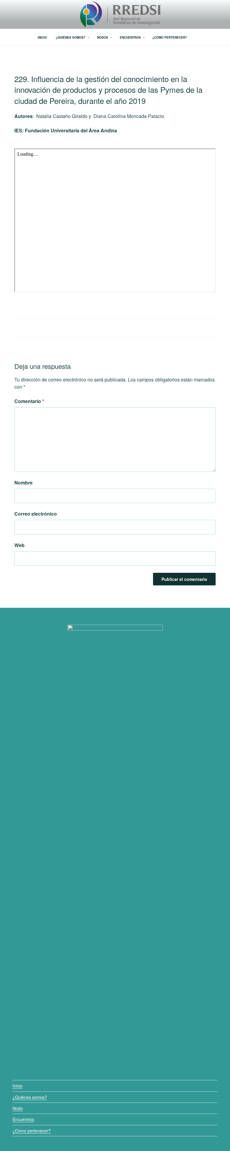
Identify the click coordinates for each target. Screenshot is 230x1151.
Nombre (23, 482)
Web (19, 545)
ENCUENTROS (130, 37)
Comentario (29, 401)
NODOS (102, 37)
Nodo (18, 1108)
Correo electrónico (35, 513)
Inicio (17, 1086)
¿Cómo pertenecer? (32, 1131)
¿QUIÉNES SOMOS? (70, 37)
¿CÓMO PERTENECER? (169, 37)
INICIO (42, 37)
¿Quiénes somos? (30, 1097)
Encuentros (23, 1119)
